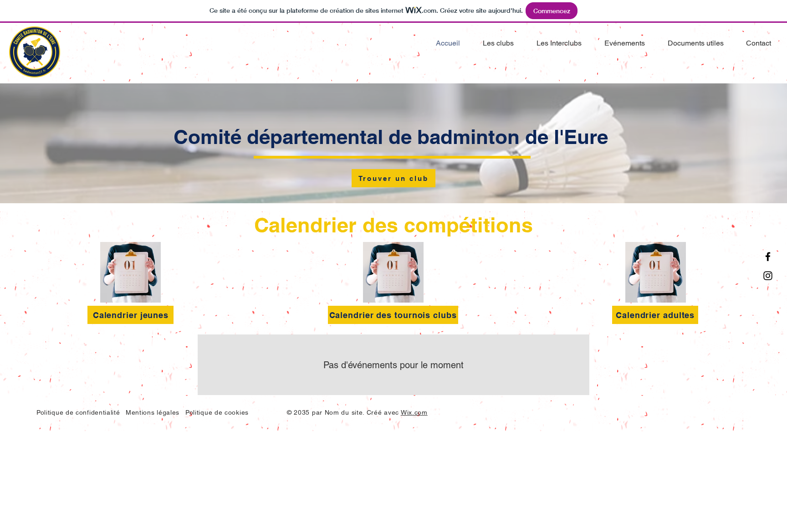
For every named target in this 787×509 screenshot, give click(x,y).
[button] (691, 43)
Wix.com (414, 412)
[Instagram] (768, 276)
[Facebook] (768, 256)
